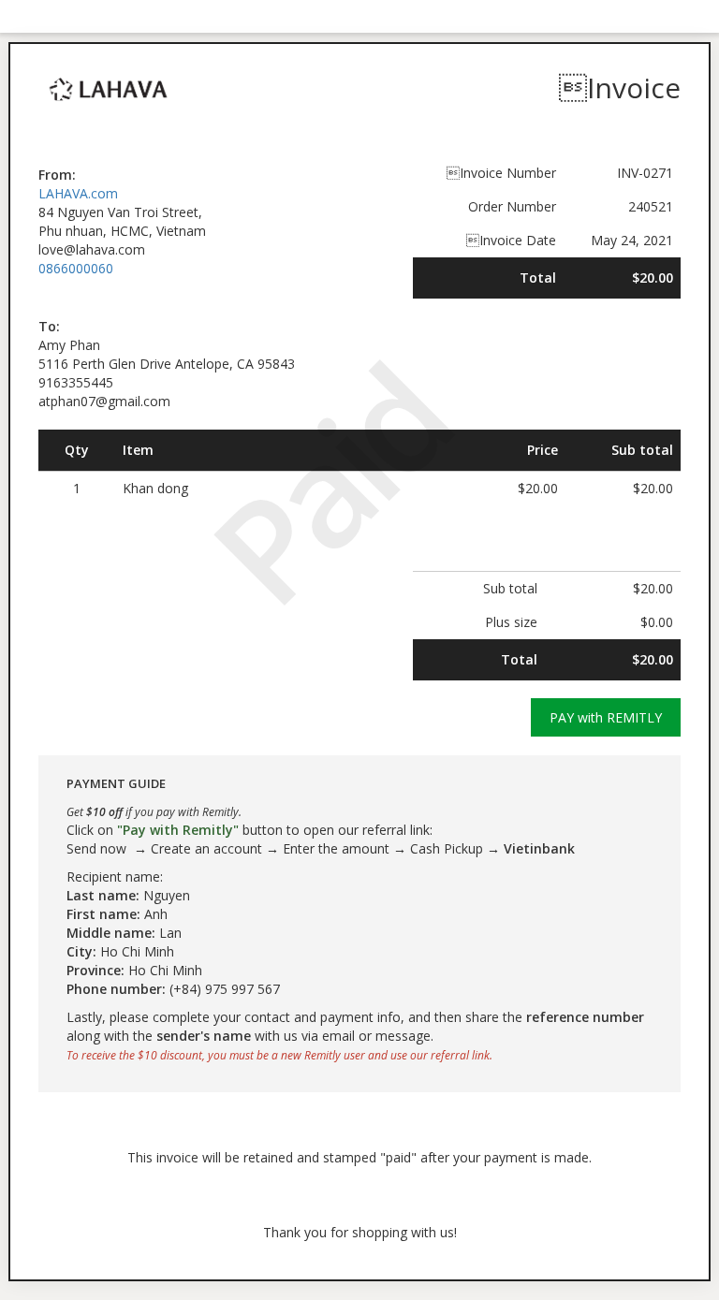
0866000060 (75, 268)
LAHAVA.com (78, 193)
